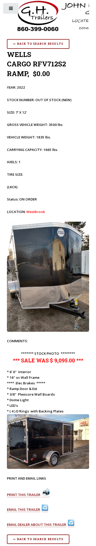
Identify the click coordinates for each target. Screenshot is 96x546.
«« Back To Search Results (38, 43)
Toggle (11, 9)
